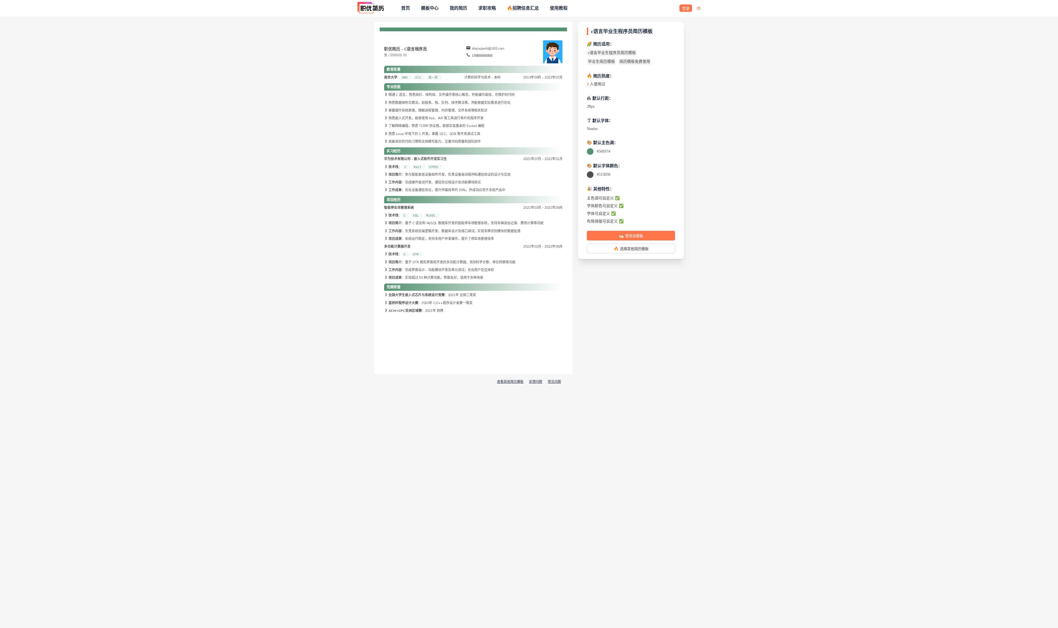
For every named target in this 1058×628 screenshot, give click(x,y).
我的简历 (458, 8)
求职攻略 (487, 8)
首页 (405, 8)
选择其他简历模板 (631, 248)
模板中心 (430, 8)
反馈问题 (535, 382)
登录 (685, 8)
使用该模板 (631, 235)
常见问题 (554, 382)
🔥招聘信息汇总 (523, 8)
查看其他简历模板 (510, 382)
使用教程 (559, 8)
